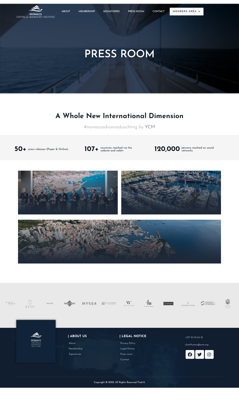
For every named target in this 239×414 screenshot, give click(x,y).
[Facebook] (190, 354)
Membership (87, 11)
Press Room (136, 11)
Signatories (111, 11)
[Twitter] (199, 354)
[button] (186, 11)
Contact (158, 11)
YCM (150, 127)
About (66, 11)
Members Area (185, 11)
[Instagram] (209, 354)
